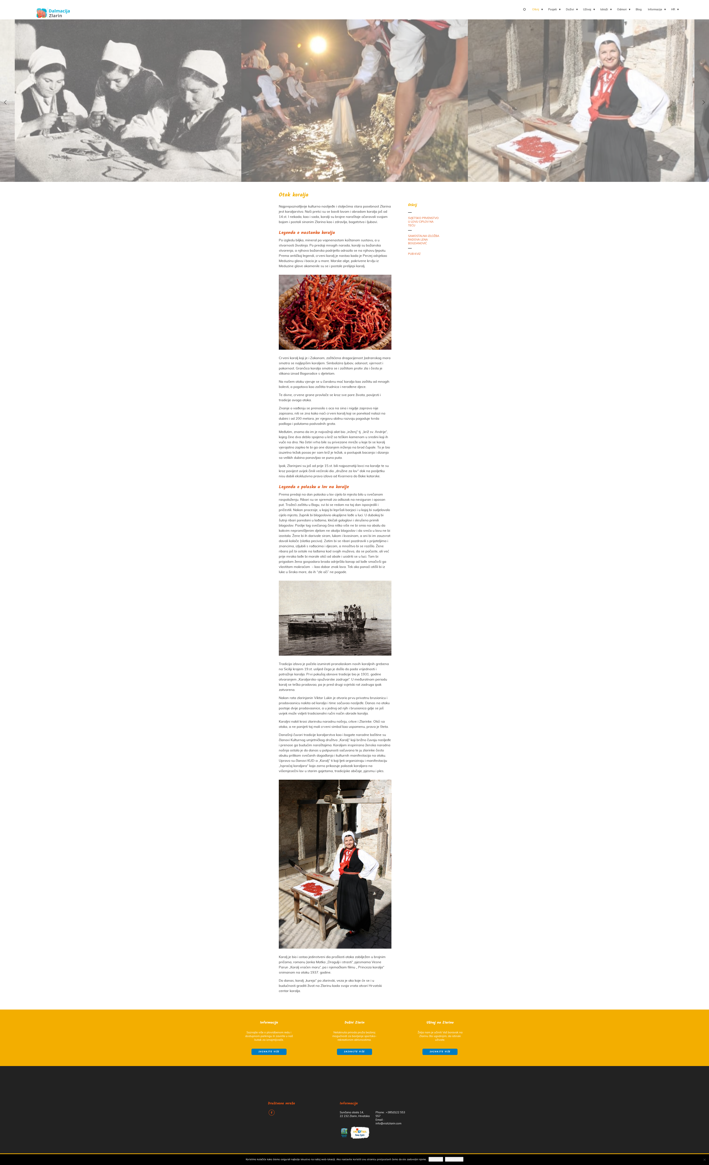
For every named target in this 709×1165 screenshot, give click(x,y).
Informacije (655, 9)
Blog (639, 9)
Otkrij (535, 9)
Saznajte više (268, 1052)
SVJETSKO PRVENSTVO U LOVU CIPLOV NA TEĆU (423, 222)
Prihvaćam (436, 1159)
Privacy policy (454, 1159)
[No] (704, 1159)
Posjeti (552, 9)
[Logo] (53, 11)
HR (673, 9)
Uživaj (587, 9)
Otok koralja (293, 195)
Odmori (622, 9)
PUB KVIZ (414, 254)
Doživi (570, 9)
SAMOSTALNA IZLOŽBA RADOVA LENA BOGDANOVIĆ (423, 240)
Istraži (604, 9)
